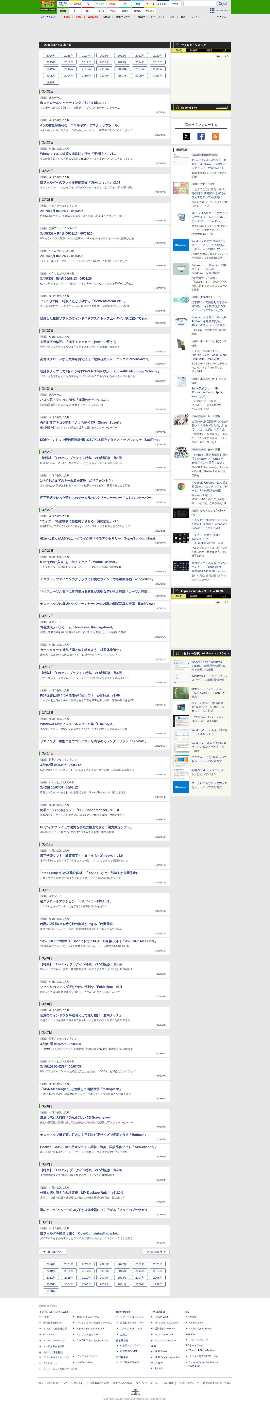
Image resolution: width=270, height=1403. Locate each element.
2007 (139, 69)
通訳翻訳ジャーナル (165, 1328)
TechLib (159, 1368)
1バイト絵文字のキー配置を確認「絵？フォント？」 (77, 480)
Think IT (47, 1316)
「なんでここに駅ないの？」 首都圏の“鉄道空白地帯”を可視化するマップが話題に (211, 193)
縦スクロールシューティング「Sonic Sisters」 (74, 102)
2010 (86, 69)
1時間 (179, 50)
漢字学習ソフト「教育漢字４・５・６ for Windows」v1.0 (81, 855)
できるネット (50, 1363)
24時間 (193, 50)
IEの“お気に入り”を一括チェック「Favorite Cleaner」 (79, 562)
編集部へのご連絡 (122, 1383)
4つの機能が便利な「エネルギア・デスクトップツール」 (80, 125)
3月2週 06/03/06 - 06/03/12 (59, 787)
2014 (139, 62)
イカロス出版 (158, 1311)
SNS (172, 17)
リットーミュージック (132, 1316)
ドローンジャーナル (53, 1340)
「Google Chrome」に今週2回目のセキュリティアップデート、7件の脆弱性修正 (210, 486)
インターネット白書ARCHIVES (60, 1369)
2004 (68, 75)
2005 (51, 75)
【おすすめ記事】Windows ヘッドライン (205, 653)
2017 (86, 62)
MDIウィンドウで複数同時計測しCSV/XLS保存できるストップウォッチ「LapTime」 (100, 439)
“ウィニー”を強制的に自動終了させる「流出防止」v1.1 (79, 521)
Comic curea (196, 1322)
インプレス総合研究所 (55, 1328)
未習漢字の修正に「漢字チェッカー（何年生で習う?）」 (80, 342)
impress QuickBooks (200, 1328)
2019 (51, 62)
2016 (104, 62)
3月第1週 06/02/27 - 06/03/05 (60, 1044)
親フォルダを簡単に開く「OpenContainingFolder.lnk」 (80, 1233)
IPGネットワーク (194, 1345)
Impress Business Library (90, 1328)
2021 (139, 55)
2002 (104, 75)
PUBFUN (190, 1334)
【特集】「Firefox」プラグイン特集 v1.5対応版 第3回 (81, 964)
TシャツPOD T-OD (131, 1328)
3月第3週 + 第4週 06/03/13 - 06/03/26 (66, 233)
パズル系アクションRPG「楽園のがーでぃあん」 (75, 399)
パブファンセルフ (198, 1339)
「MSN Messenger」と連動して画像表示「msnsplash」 (81, 1089)
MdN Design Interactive (167, 1357)
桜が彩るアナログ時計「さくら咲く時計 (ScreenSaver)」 (81, 422)
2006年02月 (54, 1251)
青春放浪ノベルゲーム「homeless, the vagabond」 (77, 627)
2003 (86, 75)
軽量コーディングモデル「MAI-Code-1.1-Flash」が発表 (208, 692)
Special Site (189, 107)
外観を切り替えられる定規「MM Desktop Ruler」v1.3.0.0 (81, 1192)
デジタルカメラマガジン (56, 1357)
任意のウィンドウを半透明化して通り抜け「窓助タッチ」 (81, 1015)
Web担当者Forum (52, 1322)
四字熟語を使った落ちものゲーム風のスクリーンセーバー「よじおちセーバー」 (97, 497)
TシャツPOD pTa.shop (202, 1350)
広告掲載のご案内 (99, 1383)
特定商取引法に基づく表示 (217, 1383)
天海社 (192, 1316)
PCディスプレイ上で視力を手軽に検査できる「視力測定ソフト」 (86, 827)
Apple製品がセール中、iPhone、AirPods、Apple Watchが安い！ (207, 392)
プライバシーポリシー (148, 1383)
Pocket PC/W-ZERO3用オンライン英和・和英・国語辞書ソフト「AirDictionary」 (99, 1147)
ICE (187, 1311)
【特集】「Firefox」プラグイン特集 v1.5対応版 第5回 (81, 458)
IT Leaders (49, 1334)
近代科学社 (122, 1357)
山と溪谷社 (122, 1340)
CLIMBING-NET (128, 1351)
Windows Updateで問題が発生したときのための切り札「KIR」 (209, 747)
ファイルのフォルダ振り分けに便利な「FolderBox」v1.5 (81, 986)
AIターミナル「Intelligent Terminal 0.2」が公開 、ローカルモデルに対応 (209, 706)
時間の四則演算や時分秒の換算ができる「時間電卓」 (78, 924)
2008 (122, 69)
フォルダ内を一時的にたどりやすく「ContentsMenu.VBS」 (83, 301)
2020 (157, 55)
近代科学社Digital (129, 1362)
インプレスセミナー (87, 1334)
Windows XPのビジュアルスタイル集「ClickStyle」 (77, 724)
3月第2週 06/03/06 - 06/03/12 (60, 765)
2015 (122, 62)
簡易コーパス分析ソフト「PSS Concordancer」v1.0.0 (79, 810)
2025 (68, 55)
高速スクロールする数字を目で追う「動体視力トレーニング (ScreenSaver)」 (95, 359)
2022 (122, 55)
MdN (153, 1346)
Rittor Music (123, 1311)
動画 (183, 17)
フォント (196, 17)
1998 (51, 82)
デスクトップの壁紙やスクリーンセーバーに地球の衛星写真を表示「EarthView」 (98, 603)
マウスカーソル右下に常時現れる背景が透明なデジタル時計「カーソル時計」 (95, 591)
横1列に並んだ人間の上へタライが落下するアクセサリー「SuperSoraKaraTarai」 (99, 538)
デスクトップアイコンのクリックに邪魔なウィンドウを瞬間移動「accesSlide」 (97, 579)
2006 (157, 69)
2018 (68, 62)
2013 (157, 62)
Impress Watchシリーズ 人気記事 (202, 591)
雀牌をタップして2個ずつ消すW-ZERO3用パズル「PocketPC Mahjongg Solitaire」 (100, 371)
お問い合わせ (78, 1383)
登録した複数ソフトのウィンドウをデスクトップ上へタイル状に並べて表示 (94, 318)
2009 (104, 69)
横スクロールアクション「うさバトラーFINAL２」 (76, 901)
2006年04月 (154, 1251)
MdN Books (161, 1351)
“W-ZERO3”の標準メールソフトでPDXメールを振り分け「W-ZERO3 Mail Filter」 (99, 941)
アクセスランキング (193, 45)
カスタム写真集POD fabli (203, 1356)
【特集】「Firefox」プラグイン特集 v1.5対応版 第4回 (81, 673)
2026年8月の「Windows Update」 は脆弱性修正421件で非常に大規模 (209, 665)
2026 (51, 55)
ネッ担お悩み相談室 (53, 1346)
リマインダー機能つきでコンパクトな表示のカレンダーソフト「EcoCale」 (94, 741)
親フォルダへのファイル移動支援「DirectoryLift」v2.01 (80, 182)
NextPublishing (85, 1362)
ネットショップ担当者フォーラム (94, 1322)
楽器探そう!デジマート (132, 1322)
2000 (139, 75)
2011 (68, 69)
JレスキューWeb (164, 1334)
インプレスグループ (188, 1383)
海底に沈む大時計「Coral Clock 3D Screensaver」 (77, 1117)
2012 (51, 69)
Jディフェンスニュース (167, 1322)
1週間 (209, 50)
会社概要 (168, 1383)
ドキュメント (158, 17)
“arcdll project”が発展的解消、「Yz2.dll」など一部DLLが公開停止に (89, 873)
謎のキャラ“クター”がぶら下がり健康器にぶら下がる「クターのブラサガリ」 (95, 1210)
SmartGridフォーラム (88, 1316)
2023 (104, 55)
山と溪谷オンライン (131, 1345)
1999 (157, 75)
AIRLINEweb (162, 1316)
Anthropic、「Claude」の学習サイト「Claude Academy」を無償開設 (209, 269)
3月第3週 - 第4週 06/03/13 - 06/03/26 (66, 278)
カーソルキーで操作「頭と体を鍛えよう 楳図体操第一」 (81, 649)
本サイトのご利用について (53, 1383)
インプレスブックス (87, 1356)
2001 (122, 75)
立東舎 (123, 1334)
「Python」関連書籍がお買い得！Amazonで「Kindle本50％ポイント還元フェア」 (210, 458)
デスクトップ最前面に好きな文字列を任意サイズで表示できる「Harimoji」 (93, 1134)
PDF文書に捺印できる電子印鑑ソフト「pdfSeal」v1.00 (80, 695)
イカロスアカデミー (165, 1340)
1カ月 (223, 50)
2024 (86, 55)
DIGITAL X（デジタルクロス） (93, 1340)
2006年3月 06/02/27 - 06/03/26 (61, 211)
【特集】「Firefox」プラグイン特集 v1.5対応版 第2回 (81, 1170)
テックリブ (157, 1363)
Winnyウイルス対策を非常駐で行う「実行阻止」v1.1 (78, 153)
